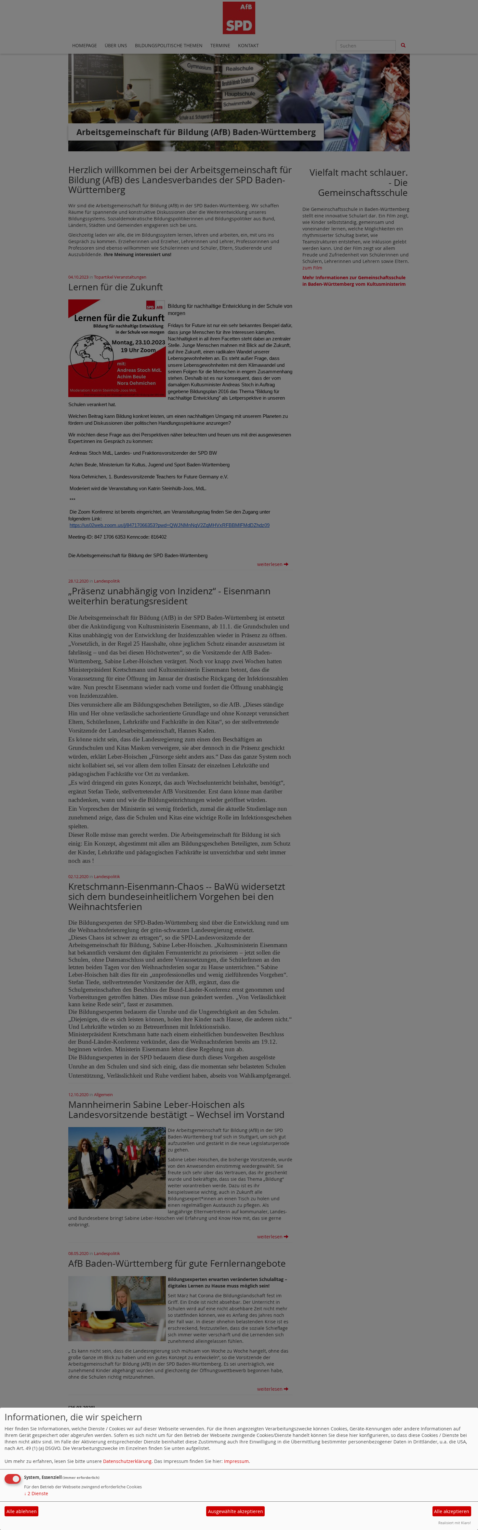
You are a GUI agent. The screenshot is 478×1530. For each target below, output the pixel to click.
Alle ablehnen (22, 1511)
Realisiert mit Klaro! (454, 1522)
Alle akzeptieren (451, 1511)
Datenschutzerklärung (127, 1461)
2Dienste (36, 1493)
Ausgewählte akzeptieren (235, 1511)
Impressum (236, 1461)
